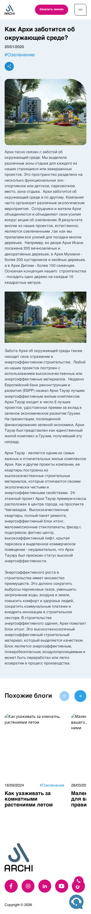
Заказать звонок (52, 9)
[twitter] (78, 886)
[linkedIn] (44, 886)
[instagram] (28, 886)
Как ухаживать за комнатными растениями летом (29, 799)
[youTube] (61, 886)
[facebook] (11, 886)
